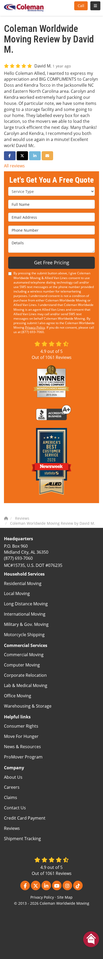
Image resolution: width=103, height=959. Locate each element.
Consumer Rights (21, 726)
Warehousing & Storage (28, 706)
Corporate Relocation (25, 675)
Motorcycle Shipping (24, 634)
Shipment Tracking (22, 838)
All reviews (14, 166)
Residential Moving (22, 583)
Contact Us (15, 808)
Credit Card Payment (24, 818)
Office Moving (17, 696)
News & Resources (22, 746)
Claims (10, 797)
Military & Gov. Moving (26, 624)
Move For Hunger (21, 736)
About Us (13, 777)
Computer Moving (22, 665)
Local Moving (17, 593)
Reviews (12, 828)
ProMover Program (23, 757)
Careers (12, 787)
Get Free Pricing (51, 262)
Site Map (65, 897)
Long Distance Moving (26, 604)
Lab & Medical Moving (25, 685)
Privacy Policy (35, 327)
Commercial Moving (24, 655)
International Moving (24, 614)
